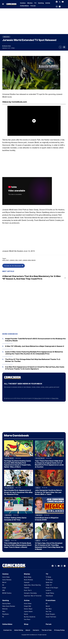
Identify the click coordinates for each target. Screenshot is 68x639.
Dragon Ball (27, 606)
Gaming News (6, 603)
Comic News (6, 577)
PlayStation (5, 614)
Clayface (26, 587)
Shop (26, 624)
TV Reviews (49, 580)
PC (3, 617)
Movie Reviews (28, 580)
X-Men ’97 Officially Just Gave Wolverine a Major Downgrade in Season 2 (34, 346)
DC (3, 585)
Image (4, 587)
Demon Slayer (28, 609)
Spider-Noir (49, 582)
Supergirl (26, 582)
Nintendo (5, 609)
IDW (3, 590)
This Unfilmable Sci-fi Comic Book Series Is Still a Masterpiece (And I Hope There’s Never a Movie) (18, 545)
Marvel (4, 582)
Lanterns (48, 590)
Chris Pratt (5, 260)
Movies (30, 3)
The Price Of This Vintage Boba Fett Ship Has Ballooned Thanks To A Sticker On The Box (32, 360)
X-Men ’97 (49, 585)
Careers (36, 630)
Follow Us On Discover (13, 266)
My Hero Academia (29, 617)
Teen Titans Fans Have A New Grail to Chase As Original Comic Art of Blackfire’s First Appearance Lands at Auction (49, 464)
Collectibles (24, 6)
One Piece (27, 619)
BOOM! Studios (6, 593)
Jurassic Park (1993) (16, 260)
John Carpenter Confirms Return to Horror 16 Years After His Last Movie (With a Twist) (48, 492)
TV (35, 3)
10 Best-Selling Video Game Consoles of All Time (15, 519)
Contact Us (7, 630)
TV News (48, 577)
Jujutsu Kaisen (28, 611)
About (28, 630)
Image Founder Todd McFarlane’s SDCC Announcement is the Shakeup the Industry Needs (35, 340)
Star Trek (48, 611)
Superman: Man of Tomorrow (32, 596)
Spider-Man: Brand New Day (32, 585)
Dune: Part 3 (28, 590)
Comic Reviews (6, 580)
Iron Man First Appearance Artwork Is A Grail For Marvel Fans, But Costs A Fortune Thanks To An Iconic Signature (34, 368)
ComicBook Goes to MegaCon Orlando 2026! (47, 519)
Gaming (41, 3)
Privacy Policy (55, 398)
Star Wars (49, 609)
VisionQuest (49, 596)
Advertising (18, 630)
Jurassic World (27, 260)
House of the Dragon (52, 587)
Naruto (26, 614)
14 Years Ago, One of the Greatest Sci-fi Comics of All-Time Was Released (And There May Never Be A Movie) (49, 546)
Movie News (27, 577)
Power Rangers (50, 614)
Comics (23, 3)
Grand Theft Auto (51, 617)
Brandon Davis (7, 46)
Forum (33, 6)
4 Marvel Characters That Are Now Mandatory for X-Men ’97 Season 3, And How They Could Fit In (31, 277)
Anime (47, 3)
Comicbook (6, 36)
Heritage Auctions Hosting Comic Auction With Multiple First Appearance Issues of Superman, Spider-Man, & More (17, 464)
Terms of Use (37, 398)
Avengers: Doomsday (30, 593)
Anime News (27, 603)
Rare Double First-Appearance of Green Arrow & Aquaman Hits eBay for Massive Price (18, 492)
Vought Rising (50, 593)
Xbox (3, 611)
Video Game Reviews (8, 606)
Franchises (50, 600)
